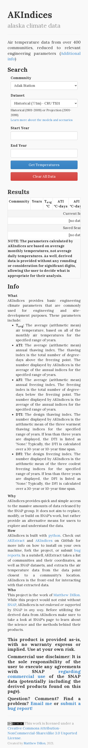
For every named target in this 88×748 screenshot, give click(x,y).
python (54, 535)
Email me (41, 703)
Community (21, 78)
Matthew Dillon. (66, 595)
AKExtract (16, 540)
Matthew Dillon (34, 743)
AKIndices (43, 540)
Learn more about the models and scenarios (42, 120)
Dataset (18, 95)
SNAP (12, 605)
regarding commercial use (44, 674)
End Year (19, 145)
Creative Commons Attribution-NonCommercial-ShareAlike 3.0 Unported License (42, 733)
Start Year (20, 128)
